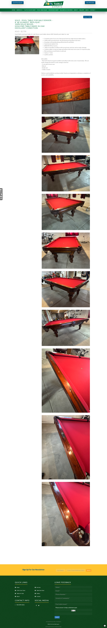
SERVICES (19, 10)
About (18, 596)
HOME (13, 10)
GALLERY (81, 10)
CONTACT (92, 10)
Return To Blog (87, 17)
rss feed (56, 621)
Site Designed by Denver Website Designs (53, 626)
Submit (57, 617)
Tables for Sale (20, 593)
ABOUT (76, 10)
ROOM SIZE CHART (54, 10)
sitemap (47, 621)
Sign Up (88, 570)
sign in (60, 621)
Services (38, 587)
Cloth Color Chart (21, 590)
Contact (38, 596)
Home (18, 587)
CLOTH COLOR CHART (30, 10)
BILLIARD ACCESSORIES (66, 10)
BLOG (87, 10)
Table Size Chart (40, 590)
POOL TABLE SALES (42, 10)
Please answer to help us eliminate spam (66, 607)
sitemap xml (52, 621)
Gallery (38, 593)
